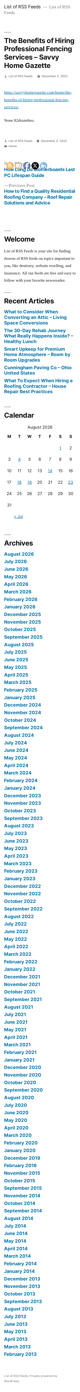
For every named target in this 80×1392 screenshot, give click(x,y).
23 (70, 482)
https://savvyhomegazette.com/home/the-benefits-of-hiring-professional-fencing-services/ (38, 100)
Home (13, 146)
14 (50, 470)
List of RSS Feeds (22, 6)
